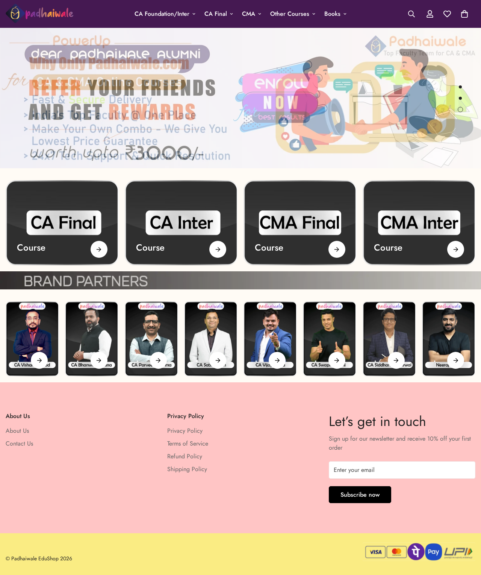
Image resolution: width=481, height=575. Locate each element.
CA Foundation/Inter (162, 13)
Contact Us (19, 443)
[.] (39, 360)
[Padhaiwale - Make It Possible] (39, 14)
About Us (17, 430)
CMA (248, 13)
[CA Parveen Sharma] (151, 338)
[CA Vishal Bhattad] (32, 338)
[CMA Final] (300, 222)
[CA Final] (62, 222)
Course (31, 247)
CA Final (215, 13)
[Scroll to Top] (466, 534)
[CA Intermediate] (181, 222)
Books (332, 13)
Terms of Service (187, 443)
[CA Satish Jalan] (210, 338)
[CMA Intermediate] (419, 222)
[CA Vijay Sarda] (270, 338)
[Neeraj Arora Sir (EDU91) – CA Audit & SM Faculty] (448, 338)
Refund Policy (184, 456)
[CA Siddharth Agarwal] (389, 338)
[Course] (99, 249)
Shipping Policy (187, 469)
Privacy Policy (185, 430)
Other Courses (289, 13)
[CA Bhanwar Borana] (91, 338)
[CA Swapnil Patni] (329, 338)
